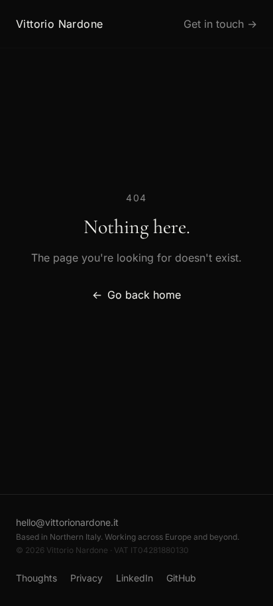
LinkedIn (134, 577)
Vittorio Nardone (59, 23)
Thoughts (36, 577)
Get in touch (220, 23)
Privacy (86, 577)
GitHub (181, 577)
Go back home (136, 294)
